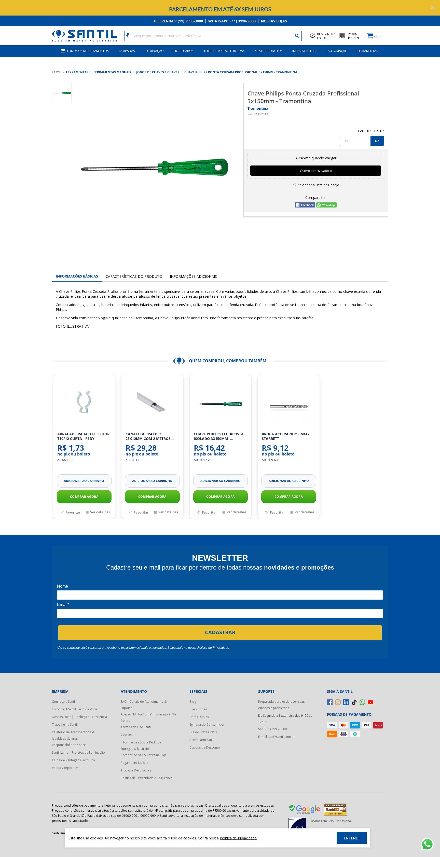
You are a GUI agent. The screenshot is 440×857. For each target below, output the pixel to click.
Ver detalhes (100, 512)
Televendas (178, 21)
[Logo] (84, 36)
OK (377, 141)
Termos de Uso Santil (136, 727)
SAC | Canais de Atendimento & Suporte (144, 704)
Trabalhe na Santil (65, 724)
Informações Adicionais (193, 276)
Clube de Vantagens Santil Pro (73, 760)
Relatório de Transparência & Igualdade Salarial (73, 735)
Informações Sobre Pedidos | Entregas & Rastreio (142, 745)
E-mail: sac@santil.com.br (276, 737)
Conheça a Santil (64, 701)
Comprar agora (84, 496)
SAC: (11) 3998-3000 (272, 729)
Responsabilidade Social (69, 745)
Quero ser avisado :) (316, 170)
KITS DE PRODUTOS (268, 51)
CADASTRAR (220, 632)
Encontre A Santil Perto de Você (74, 709)
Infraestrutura (305, 51)
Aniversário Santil (201, 740)
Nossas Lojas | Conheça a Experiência (79, 717)
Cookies (126, 734)
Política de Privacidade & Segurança (146, 778)
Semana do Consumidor (207, 724)
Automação (338, 51)
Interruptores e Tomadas (223, 51)
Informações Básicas (77, 276)
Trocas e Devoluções (136, 770)
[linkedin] (346, 702)
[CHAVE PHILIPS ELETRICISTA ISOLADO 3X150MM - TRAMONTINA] (220, 403)
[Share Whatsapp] (326, 206)
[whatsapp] (362, 702)
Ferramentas (368, 51)
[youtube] (370, 702)
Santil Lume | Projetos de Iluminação (78, 752)
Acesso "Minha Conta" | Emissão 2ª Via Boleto (148, 717)
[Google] (304, 810)
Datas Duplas (199, 717)
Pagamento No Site (134, 763)
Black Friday (198, 709)
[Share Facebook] (305, 206)
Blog (192, 701)
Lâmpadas (127, 51)
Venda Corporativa (65, 768)
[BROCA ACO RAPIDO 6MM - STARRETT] (288, 403)
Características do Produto (134, 276)
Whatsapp (232, 21)
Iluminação (154, 51)
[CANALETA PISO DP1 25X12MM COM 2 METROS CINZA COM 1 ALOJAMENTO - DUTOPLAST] (152, 403)
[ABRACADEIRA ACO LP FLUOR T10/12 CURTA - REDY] (84, 403)
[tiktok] (354, 702)
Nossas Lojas (274, 21)
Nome (62, 586)
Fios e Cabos (183, 51)
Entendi (352, 838)
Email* (63, 604)
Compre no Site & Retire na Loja (144, 755)
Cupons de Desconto (204, 747)
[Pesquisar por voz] (128, 35)
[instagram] (338, 702)
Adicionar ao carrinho (84, 481)
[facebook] (330, 702)
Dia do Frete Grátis (203, 732)
